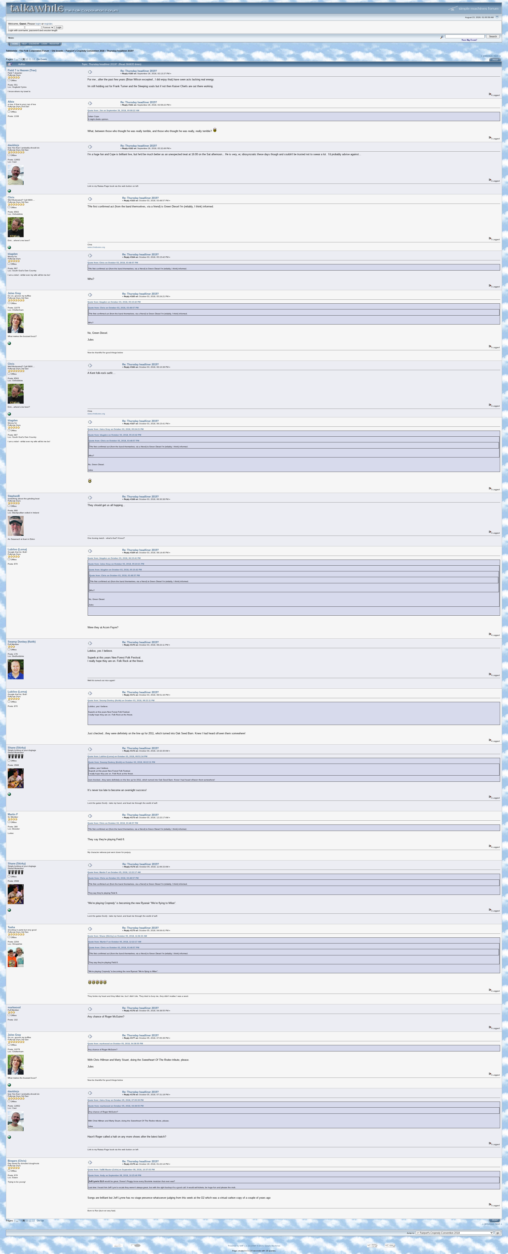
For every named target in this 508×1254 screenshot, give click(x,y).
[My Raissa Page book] (9, 192)
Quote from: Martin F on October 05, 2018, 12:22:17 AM (114, 872)
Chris (11, 197)
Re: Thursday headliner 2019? (138, 70)
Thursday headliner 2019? (120, 51)
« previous (487, 55)
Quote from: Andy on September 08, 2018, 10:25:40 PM (114, 1175)
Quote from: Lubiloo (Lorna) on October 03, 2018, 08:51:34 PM (117, 756)
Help (24, 44)
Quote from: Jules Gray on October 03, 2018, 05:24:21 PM (115, 429)
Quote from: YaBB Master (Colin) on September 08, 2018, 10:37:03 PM (121, 1169)
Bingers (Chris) (17, 1160)
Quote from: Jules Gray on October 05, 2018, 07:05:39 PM (115, 1100)
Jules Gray (14, 293)
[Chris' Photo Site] (9, 248)
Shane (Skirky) (17, 747)
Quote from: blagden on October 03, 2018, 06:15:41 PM (114, 558)
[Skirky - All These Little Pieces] (9, 795)
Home (15, 44)
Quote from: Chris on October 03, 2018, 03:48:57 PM (113, 263)
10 (27, 59)
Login (44, 44)
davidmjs (13, 145)
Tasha (11, 927)
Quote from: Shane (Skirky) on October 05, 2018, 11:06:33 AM (117, 936)
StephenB (14, 496)
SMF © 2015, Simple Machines (266, 1246)
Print (495, 60)
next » (497, 55)
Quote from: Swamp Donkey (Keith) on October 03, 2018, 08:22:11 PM (121, 700)
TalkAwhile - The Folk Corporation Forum (27, 51)
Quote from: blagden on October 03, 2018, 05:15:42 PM (114, 302)
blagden (13, 253)
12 (33, 59)
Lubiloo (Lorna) (17, 549)
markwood (14, 1007)
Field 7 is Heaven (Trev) (22, 70)
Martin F (13, 814)
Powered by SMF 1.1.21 (239, 1246)
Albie (11, 101)
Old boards (57, 51)
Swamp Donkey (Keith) (22, 641)
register (48, 23)
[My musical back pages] (9, 344)
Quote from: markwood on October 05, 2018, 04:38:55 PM (115, 1043)
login (38, 23)
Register (54, 44)
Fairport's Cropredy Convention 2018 (85, 51)
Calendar (34, 44)
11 (30, 59)
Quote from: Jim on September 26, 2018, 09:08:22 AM (113, 110)
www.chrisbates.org (96, 247)
